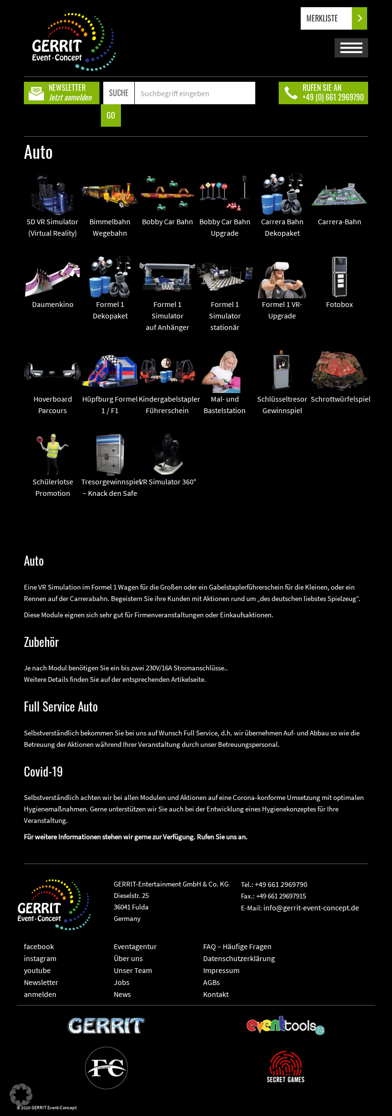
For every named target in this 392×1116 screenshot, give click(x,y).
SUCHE (119, 92)
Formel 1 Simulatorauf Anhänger (167, 315)
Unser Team (133, 970)
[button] (21, 1095)
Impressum (221, 970)
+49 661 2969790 (281, 884)
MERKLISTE (323, 18)
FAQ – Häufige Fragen (237, 946)
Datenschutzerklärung (239, 958)
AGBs (211, 982)
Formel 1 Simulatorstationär (225, 315)
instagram (40, 958)
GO (111, 115)
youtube (37, 970)
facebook (39, 946)
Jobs (122, 982)
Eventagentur (135, 946)
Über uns (128, 958)
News (122, 994)
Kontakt (216, 994)
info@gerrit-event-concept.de (311, 907)
